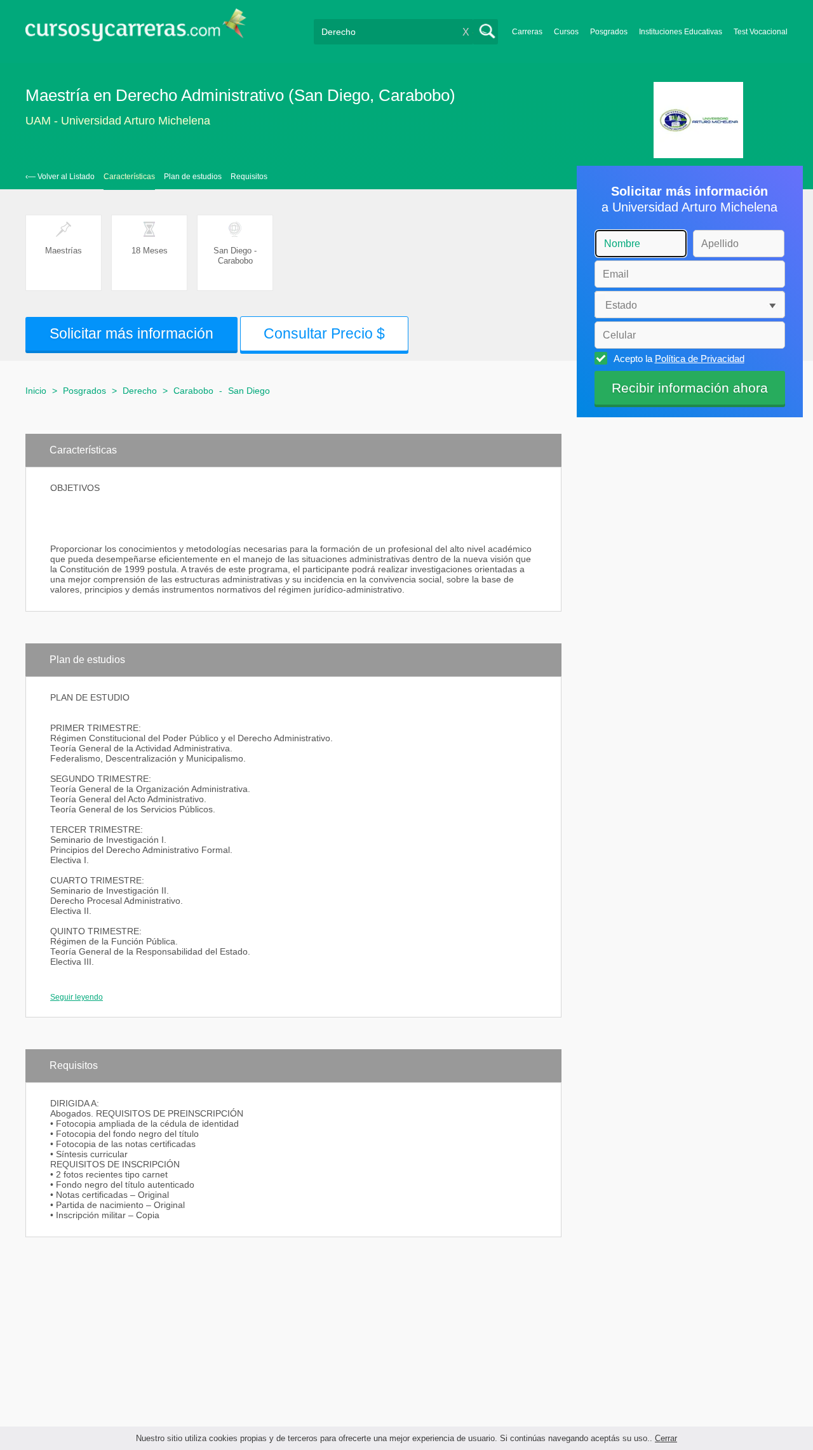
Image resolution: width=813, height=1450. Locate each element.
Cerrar (666, 1438)
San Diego (249, 391)
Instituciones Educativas (680, 32)
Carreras (527, 32)
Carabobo (193, 391)
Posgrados (609, 32)
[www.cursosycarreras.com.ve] (135, 29)
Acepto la (679, 358)
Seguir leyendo (76, 997)
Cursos (566, 32)
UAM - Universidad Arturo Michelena (117, 120)
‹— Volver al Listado (60, 176)
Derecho (140, 391)
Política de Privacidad (699, 358)
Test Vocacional (761, 32)
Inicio (35, 391)
